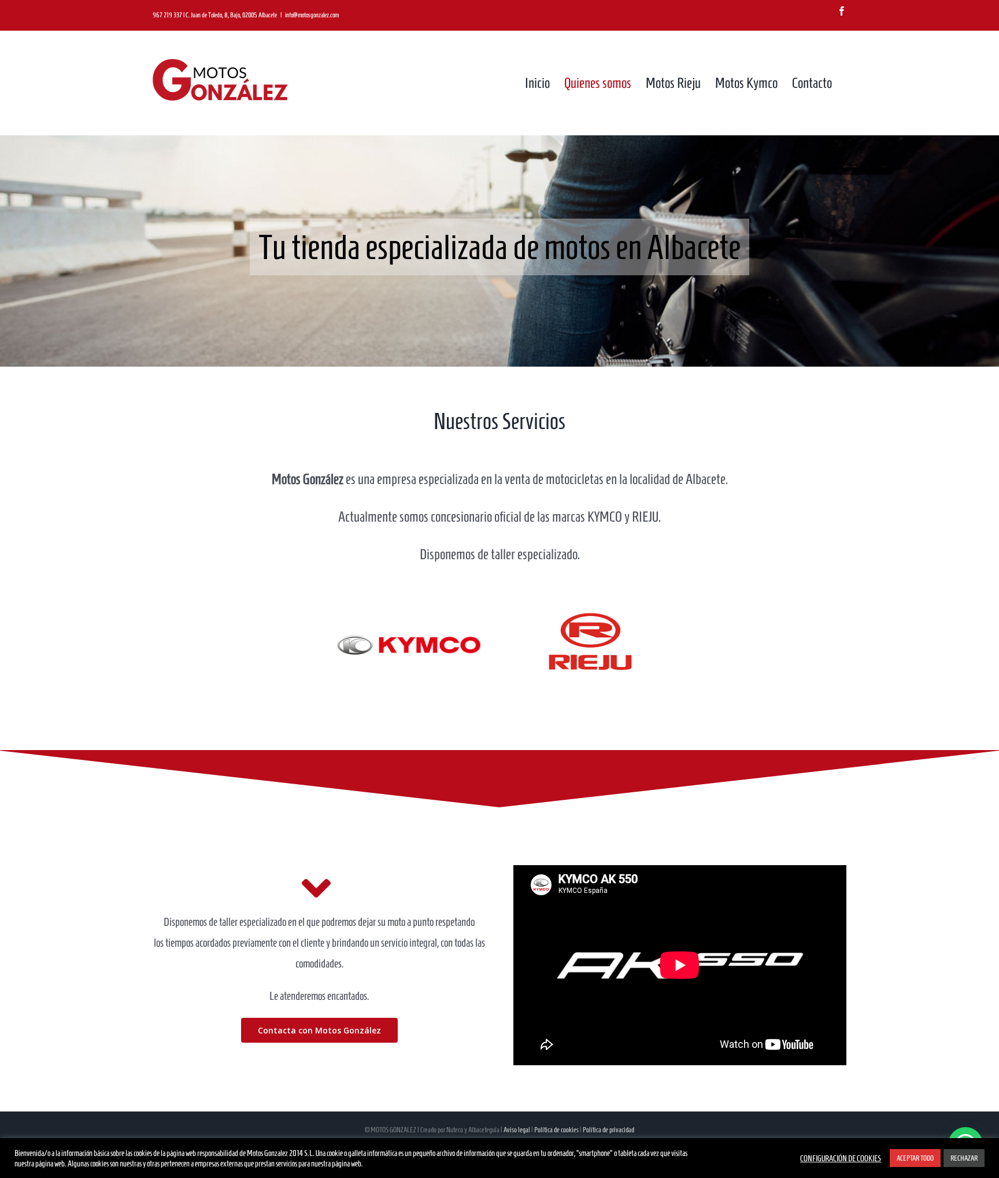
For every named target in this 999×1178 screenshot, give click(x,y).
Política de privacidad (608, 1129)
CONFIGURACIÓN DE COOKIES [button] (840, 1158)
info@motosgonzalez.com (312, 15)
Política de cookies (556, 1129)
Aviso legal (517, 1129)
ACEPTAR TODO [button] (915, 1158)
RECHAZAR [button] (964, 1158)
